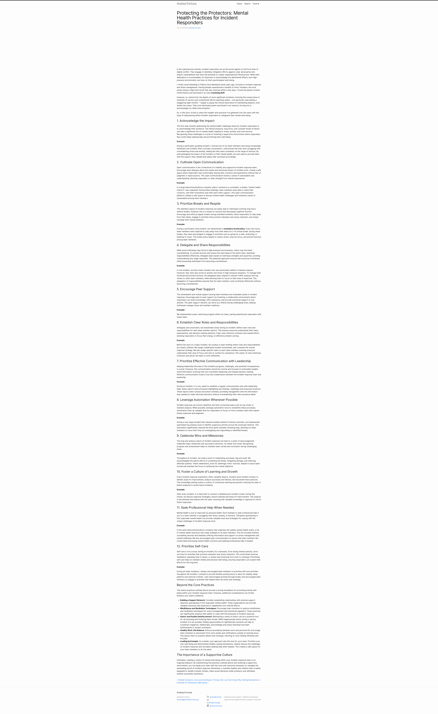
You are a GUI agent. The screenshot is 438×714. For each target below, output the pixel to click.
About (239, 4)
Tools (255, 4)
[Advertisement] (219, 48)
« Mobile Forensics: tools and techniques (194, 680)
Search (247, 4)
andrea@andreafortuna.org (188, 699)
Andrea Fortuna (186, 3)
